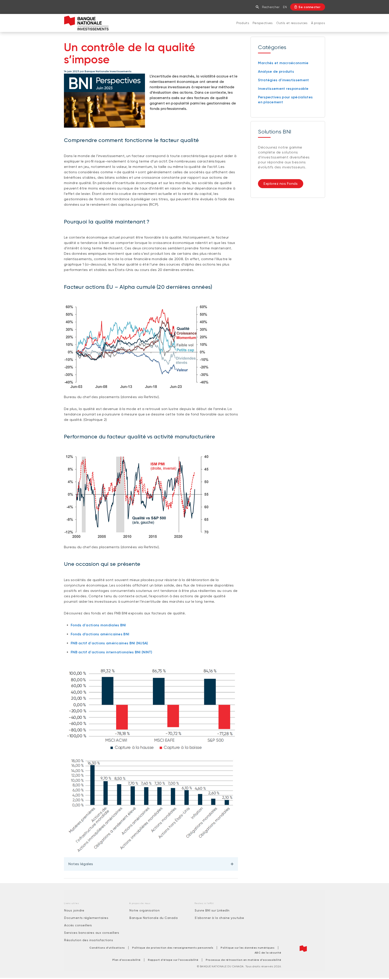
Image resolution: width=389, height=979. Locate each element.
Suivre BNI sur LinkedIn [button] (212, 910)
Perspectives (263, 23)
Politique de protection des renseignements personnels (172, 947)
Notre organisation (144, 910)
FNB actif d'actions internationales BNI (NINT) (111, 652)
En (285, 7)
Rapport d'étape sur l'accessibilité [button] (173, 959)
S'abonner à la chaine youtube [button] (219, 918)
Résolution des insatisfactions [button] (88, 940)
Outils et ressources (292, 23)
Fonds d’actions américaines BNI (100, 634)
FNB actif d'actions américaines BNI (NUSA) (109, 643)
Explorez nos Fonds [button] (281, 183)
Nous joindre (74, 910)
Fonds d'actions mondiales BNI (98, 625)
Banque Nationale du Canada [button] (153, 918)
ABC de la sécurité (268, 952)
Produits (242, 23)
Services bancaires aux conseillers (91, 932)
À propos (318, 23)
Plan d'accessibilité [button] (126, 959)
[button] (258, 7)
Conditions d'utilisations (107, 947)
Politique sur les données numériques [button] (247, 947)
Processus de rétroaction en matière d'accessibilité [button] (243, 959)
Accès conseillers (78, 925)
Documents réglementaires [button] (86, 918)
